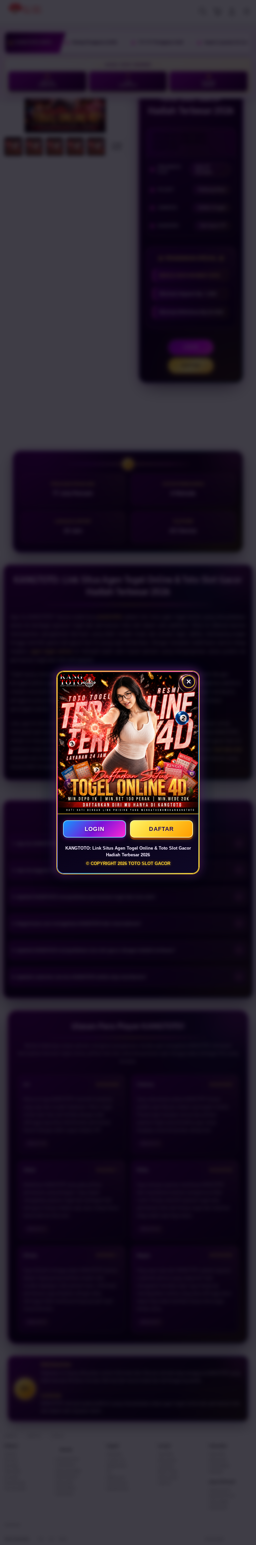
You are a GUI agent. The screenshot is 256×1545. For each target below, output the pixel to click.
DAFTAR (161, 829)
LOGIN (94, 829)
